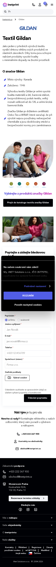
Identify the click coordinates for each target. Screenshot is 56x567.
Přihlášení (23, 547)
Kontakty (9, 547)
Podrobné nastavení (35, 286)
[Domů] (12, 4)
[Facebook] (20, 509)
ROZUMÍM (28, 295)
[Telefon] (33, 5)
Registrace (36, 547)
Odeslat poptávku (37, 398)
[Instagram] (28, 509)
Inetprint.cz (7, 20)
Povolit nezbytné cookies (28, 304)
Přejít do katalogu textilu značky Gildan (28, 203)
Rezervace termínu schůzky (25, 498)
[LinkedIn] (35, 509)
